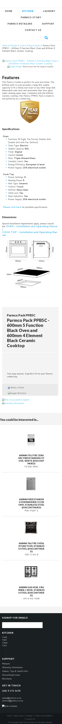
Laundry (49, 11)
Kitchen (27, 11)
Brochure (21, 393)
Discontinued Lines (11, 674)
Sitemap (29, 716)
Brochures (7, 678)
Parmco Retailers (20, 23)
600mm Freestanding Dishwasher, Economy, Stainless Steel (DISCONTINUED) (31, 503)
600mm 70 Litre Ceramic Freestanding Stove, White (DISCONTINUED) (31, 459)
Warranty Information (12, 667)
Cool (4, 645)
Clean (5, 642)
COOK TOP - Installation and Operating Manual (29, 233)
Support (48, 23)
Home (8, 11)
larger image (16, 66)
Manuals (6, 663)
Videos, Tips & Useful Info (15, 671)
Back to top (18, 716)
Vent (4, 639)
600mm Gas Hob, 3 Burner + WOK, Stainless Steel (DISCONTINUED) (31, 591)
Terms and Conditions (44, 716)
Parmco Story (31, 17)
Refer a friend (17, 387)
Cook (22, 45)
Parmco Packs (33, 45)
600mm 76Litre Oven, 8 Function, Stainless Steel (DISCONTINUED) (31, 547)
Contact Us (33, 30)
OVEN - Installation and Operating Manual (29, 227)
